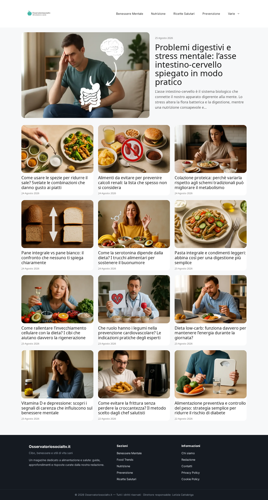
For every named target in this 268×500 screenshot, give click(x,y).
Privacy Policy (190, 472)
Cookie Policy (190, 479)
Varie (231, 14)
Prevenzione (211, 14)
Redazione (188, 459)
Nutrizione (158, 14)
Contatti (186, 466)
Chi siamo (188, 453)
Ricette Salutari (184, 14)
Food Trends (125, 459)
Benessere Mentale (129, 14)
